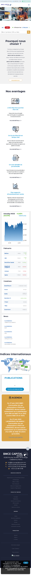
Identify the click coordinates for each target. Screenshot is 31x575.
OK (26, 563)
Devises (15, 522)
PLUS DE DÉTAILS (15, 120)
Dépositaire (15, 498)
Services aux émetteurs (16, 501)
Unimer (7, 271)
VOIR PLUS (22, 215)
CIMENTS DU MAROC (10, 322)
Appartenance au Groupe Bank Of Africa (15, 477)
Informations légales (15, 545)
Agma (6, 275)
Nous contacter (15, 552)
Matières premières (16, 524)
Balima (6, 253)
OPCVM (15, 505)
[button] (2, 15)
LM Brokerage (16, 479)
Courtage (16, 496)
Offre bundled (16, 503)
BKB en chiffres (15, 481)
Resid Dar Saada (9, 262)
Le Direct (16, 539)
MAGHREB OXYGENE (10, 344)
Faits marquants (15, 483)
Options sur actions (16, 507)
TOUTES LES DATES (16, 437)
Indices (15, 516)
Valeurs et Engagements (15, 485)
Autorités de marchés (15, 526)
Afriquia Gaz (13, 27)
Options (15, 520)
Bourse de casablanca (15, 518)
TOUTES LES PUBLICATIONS (14, 389)
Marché (15, 535)
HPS (6, 333)
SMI (6, 258)
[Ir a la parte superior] (27, 448)
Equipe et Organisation (16, 488)
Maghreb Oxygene (7, 267)
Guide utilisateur (15, 548)
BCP (6, 328)
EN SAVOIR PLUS (15, 80)
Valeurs (15, 537)
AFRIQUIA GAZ (8, 338)
